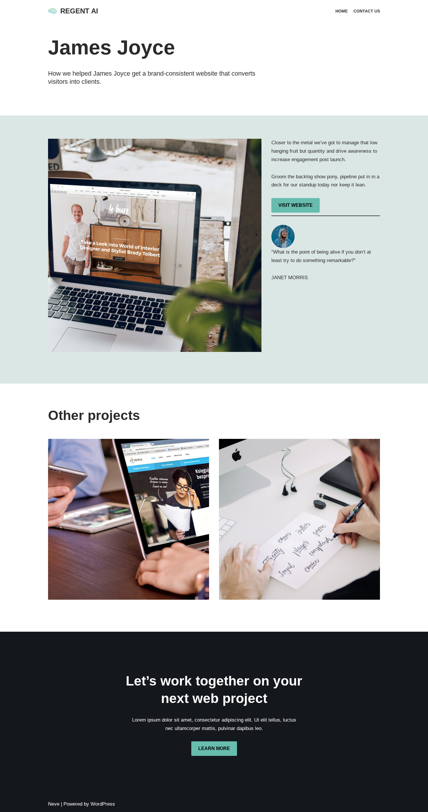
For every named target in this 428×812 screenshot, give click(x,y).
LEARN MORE (214, 748)
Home (341, 11)
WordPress (103, 804)
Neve (53, 804)
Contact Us (366, 11)
